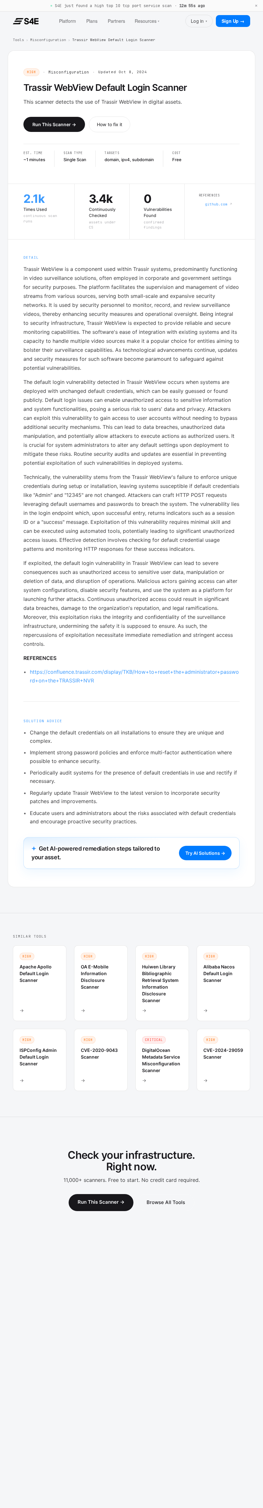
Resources (147, 21)
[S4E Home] (25, 21)
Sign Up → (233, 21)
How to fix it (109, 124)
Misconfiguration (48, 40)
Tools (18, 40)
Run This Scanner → (54, 124)
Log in (199, 21)
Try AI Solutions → (205, 853)
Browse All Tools (166, 1202)
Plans (92, 21)
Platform (67, 21)
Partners (116, 21)
